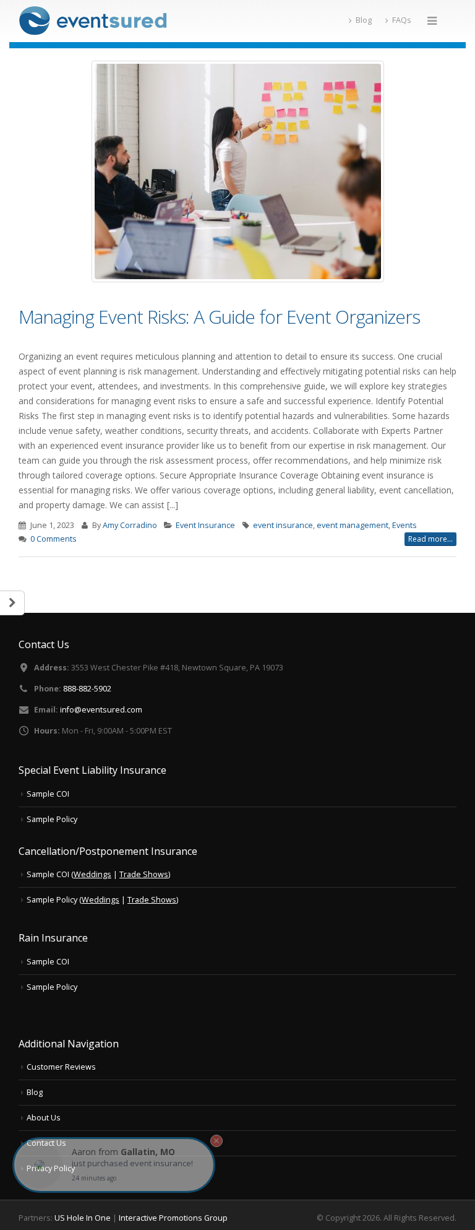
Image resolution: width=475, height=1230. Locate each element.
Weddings (92, 874)
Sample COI (48, 794)
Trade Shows (143, 874)
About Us (44, 1117)
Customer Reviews (61, 1067)
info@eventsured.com (101, 709)
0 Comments (53, 539)
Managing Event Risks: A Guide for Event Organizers (219, 316)
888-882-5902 (87, 688)
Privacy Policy (51, 1168)
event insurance (283, 525)
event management (352, 525)
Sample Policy (52, 819)
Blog (364, 20)
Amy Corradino (130, 525)
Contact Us (46, 1143)
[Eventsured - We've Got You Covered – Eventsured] (93, 21)
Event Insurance (205, 525)
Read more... (430, 539)
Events (404, 525)
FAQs (401, 20)
